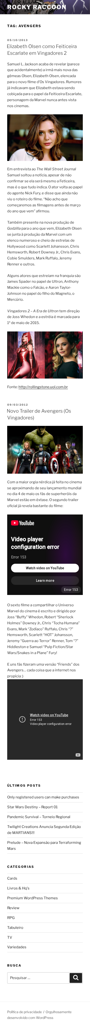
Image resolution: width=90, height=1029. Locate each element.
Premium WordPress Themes (32, 898)
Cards (12, 878)
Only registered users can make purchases (43, 797)
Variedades (16, 947)
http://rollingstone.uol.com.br (43, 387)
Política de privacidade (24, 1012)
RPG (11, 918)
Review (13, 908)
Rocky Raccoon (36, 7)
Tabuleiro (15, 927)
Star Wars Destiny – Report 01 (32, 807)
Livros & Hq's (18, 888)
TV (9, 937)
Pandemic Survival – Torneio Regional (38, 817)
